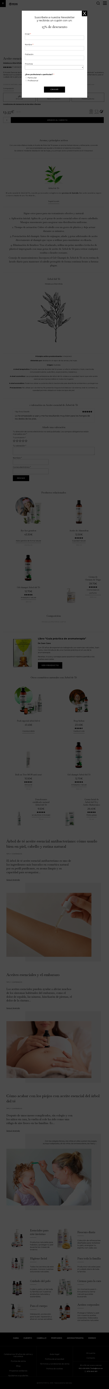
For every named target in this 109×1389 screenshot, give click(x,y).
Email (28, 34)
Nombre (29, 44)
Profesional (33, 80)
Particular (32, 78)
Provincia (29, 64)
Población (29, 54)
